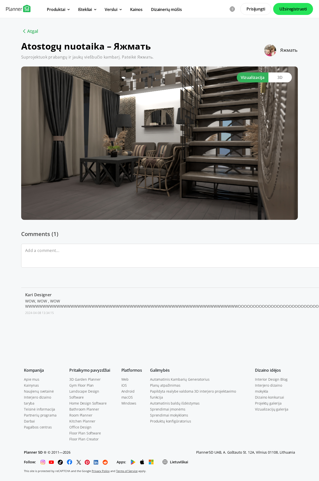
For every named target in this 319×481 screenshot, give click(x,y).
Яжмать (289, 50)
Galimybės (160, 370)
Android (128, 391)
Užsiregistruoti (293, 9)
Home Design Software (87, 403)
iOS (124, 385)
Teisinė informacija (39, 409)
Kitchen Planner (82, 421)
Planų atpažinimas (165, 385)
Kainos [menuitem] (136, 9)
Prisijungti (255, 9)
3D (280, 77)
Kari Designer (38, 295)
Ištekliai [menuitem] (85, 9)
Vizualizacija (252, 77)
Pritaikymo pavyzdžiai (89, 370)
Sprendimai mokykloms (169, 415)
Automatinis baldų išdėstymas (175, 403)
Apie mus (31, 379)
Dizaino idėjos (268, 370)
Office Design (80, 427)
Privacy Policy (101, 471)
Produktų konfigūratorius (170, 421)
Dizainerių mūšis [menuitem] (166, 9)
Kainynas (31, 385)
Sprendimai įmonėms (167, 409)
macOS (127, 397)
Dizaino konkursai (269, 397)
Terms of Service (127, 471)
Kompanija (34, 370)
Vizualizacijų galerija (271, 409)
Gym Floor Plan (81, 385)
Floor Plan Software (85, 433)
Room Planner (80, 415)
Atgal (32, 31)
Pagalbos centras (38, 427)
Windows (128, 403)
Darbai (29, 421)
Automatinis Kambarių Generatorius (179, 379)
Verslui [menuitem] (111, 9)
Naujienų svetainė (39, 391)
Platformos (131, 370)
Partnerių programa (40, 415)
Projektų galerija (268, 403)
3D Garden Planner (85, 379)
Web (125, 379)
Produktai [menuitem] (56, 9)
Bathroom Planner (84, 409)
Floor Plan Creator (83, 439)
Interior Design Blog (271, 379)
